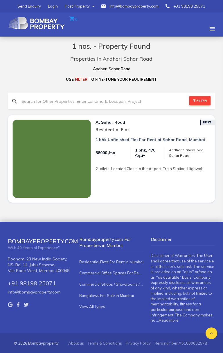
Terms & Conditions (105, 343)
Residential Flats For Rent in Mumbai (111, 262)
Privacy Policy (138, 343)
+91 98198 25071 (189, 6)
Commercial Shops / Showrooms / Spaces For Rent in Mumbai (111, 284)
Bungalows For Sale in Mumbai (106, 295)
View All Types (92, 306)
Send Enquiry (29, 6)
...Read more (167, 320)
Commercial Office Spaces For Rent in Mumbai (111, 273)
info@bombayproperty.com (134, 6)
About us (76, 343)
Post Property (78, 6)
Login (53, 6)
